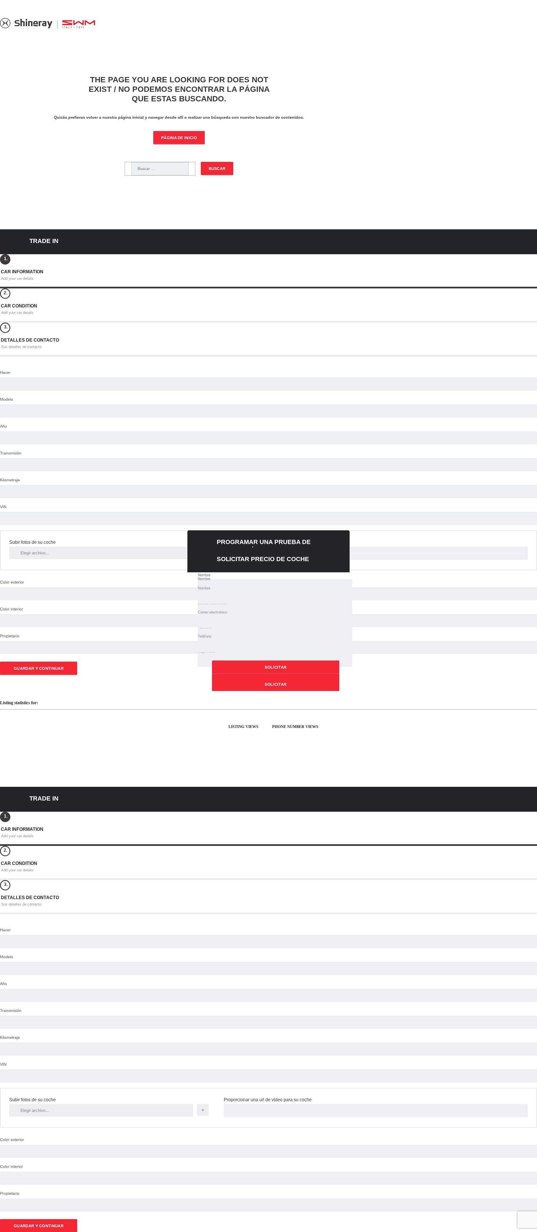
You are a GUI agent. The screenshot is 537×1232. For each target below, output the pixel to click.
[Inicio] (47, 26)
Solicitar (275, 667)
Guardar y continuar (38, 668)
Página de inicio (179, 138)
